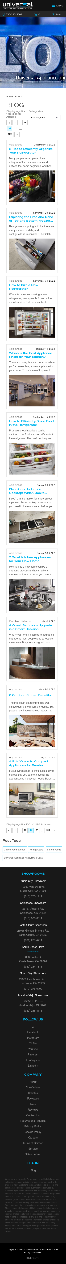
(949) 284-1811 (33, 966)
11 (15, 128)
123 (10, 134)
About (33, 1082)
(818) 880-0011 (33, 918)
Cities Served (33, 1154)
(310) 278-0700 (33, 988)
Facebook (33, 1032)
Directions (33, 951)
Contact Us (33, 1115)
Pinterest (33, 1054)
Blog (33, 1170)
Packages (33, 1098)
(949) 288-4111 (33, 1010)
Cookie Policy (33, 1132)
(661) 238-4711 (33, 940)
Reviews (33, 1109)
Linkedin (33, 1065)
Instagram (33, 1038)
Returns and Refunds (33, 1121)
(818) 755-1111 (33, 896)
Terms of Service (33, 1143)
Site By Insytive (33, 1257)
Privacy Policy (33, 1126)
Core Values (33, 1087)
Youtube (33, 1049)
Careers (33, 1137)
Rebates (33, 1093)
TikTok (33, 1043)
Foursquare (33, 1060)
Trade (33, 1104)
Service (33, 1148)
